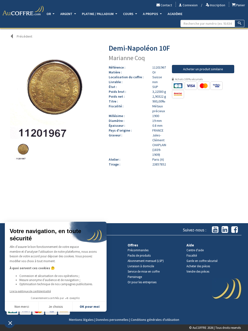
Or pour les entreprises (142, 282)
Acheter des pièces (198, 266)
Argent (66, 14)
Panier (240, 5)
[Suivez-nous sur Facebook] (234, 230)
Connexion (190, 5)
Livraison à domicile (141, 266)
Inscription (217, 5)
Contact (166, 5)
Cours (128, 14)
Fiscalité (191, 255)
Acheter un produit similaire (203, 69)
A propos (151, 14)
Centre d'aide (195, 250)
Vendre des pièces (197, 271)
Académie (175, 14)
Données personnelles (112, 319)
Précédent (24, 36)
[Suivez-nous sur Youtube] (215, 230)
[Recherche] (239, 23)
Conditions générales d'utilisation (155, 319)
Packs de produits (139, 255)
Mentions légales (81, 319)
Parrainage (135, 277)
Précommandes (138, 250)
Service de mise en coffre (144, 271)
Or (49, 14)
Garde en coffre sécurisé (201, 261)
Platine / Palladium (98, 14)
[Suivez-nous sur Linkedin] (225, 230)
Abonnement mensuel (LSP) (146, 261)
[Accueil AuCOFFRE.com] (23, 11)
